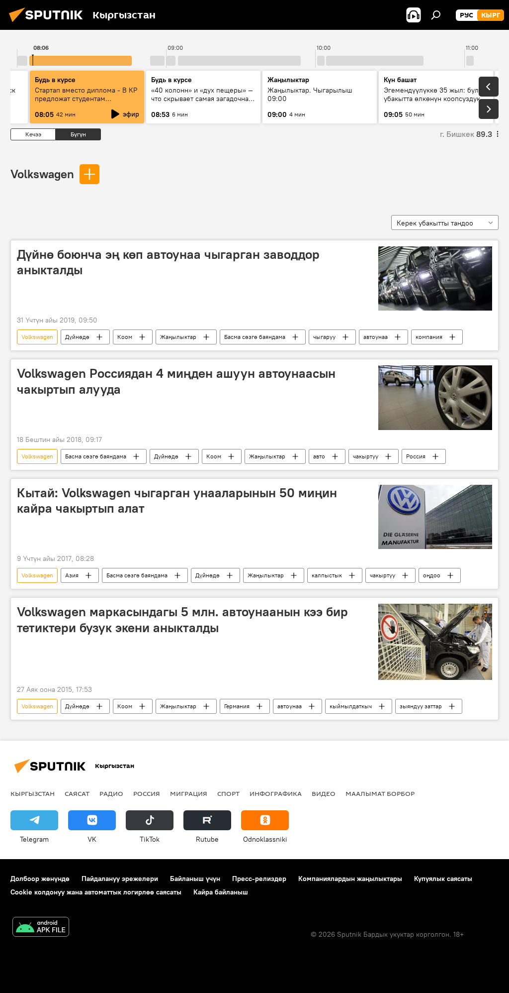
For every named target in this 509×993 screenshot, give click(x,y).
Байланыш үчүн (195, 878)
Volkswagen (42, 173)
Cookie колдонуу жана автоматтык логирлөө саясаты (95, 891)
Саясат (77, 793)
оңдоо (431, 575)
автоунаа (375, 336)
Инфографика (276, 793)
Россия (415, 456)
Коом (124, 336)
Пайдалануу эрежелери (120, 878)
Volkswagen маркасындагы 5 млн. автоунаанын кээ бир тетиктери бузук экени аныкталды (182, 619)
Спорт (228, 793)
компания (429, 336)
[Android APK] (41, 928)
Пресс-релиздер (259, 878)
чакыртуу (365, 456)
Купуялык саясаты (443, 878)
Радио (111, 793)
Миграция (188, 793)
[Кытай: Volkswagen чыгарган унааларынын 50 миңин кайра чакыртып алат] (435, 517)
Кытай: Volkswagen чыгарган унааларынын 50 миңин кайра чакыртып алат (177, 500)
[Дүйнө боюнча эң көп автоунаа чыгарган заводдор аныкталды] (435, 278)
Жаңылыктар (178, 336)
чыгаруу (324, 336)
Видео (324, 793)
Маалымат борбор (380, 793)
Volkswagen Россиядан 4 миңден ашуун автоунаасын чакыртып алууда (176, 381)
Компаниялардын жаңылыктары (350, 878)
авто (319, 456)
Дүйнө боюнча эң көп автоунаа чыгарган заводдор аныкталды (168, 262)
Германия (237, 706)
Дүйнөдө (77, 336)
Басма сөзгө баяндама (254, 336)
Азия (72, 575)
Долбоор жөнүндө (40, 878)
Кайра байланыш (220, 891)
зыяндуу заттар (421, 706)
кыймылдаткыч (351, 706)
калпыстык (327, 575)
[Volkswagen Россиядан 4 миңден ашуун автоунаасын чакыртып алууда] (435, 397)
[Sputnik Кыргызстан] (48, 23)
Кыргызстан (32, 793)
